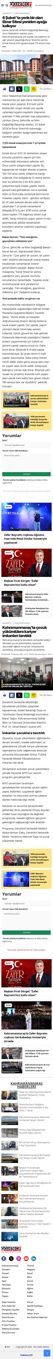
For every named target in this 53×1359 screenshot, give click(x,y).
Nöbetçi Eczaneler (11, 1328)
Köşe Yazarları (9, 1302)
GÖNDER (26, 474)
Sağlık (30, 1292)
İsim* (4, 440)
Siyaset (5, 1273)
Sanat (30, 1273)
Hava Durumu (8, 1332)
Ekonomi (6, 1288)
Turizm (30, 1284)
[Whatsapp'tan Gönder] (27, 89)
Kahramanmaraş (22, 13)
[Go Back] (47, 1353)
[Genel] (26, 562)
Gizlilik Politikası (35, 1305)
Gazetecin (6, 13)
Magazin (31, 1269)
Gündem (6, 1269)
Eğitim (30, 1288)
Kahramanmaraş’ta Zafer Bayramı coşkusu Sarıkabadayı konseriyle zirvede (36, 597)
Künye (30, 1302)
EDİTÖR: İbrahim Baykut (38, 654)
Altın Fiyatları (8, 1321)
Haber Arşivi (33, 1313)
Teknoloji (6, 1284)
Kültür (30, 1296)
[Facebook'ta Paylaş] (12, 89)
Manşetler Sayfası (10, 1309)
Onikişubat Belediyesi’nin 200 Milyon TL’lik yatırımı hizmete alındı (37, 611)
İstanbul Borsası (9, 1313)
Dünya (5, 1292)
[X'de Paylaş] (19, 89)
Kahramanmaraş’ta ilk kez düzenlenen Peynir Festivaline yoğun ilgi (37, 1067)
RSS (8, 1347)
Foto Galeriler (9, 1305)
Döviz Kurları (8, 1317)
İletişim (30, 1309)
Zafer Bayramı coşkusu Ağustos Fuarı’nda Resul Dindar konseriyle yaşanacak (25, 538)
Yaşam (5, 1296)
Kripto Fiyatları (9, 1325)
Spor (4, 1280)
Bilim (29, 1277)
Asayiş (5, 1277)
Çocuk (30, 1280)
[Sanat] (26, 516)
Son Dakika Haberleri (37, 1317)
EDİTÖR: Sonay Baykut (35, 51)
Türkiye (30, 1265)
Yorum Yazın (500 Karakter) (15, 450)
